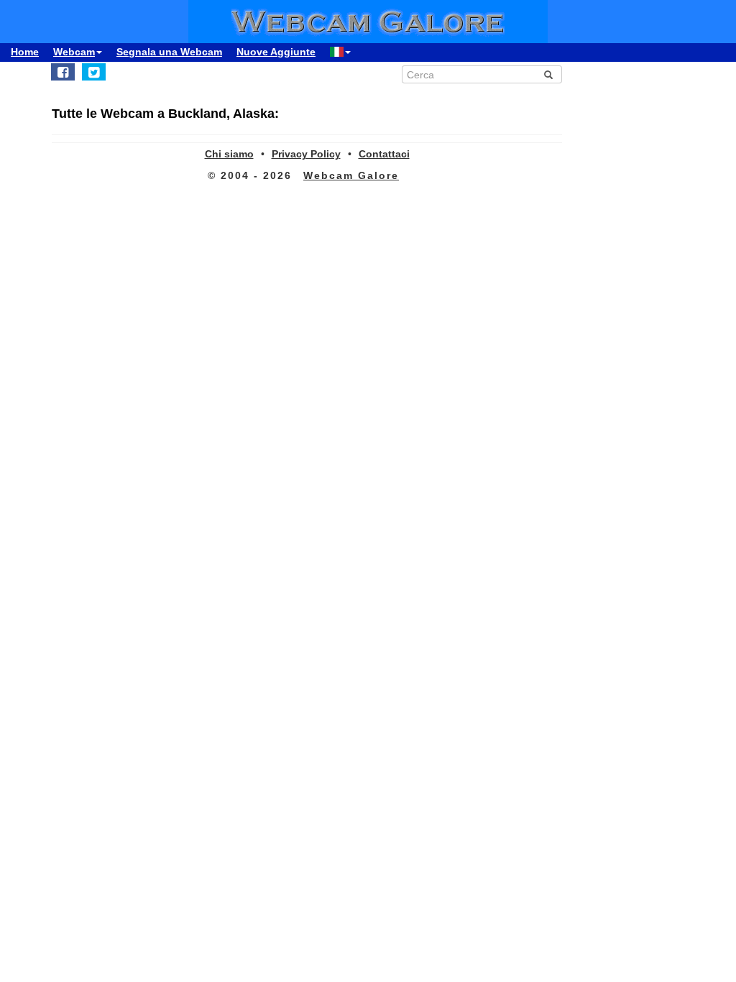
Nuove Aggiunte (276, 52)
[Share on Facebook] (62, 72)
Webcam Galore (351, 175)
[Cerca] (548, 75)
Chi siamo (229, 154)
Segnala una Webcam (169, 52)
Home (25, 52)
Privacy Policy (306, 154)
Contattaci (384, 154)
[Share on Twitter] (93, 72)
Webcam (74, 52)
